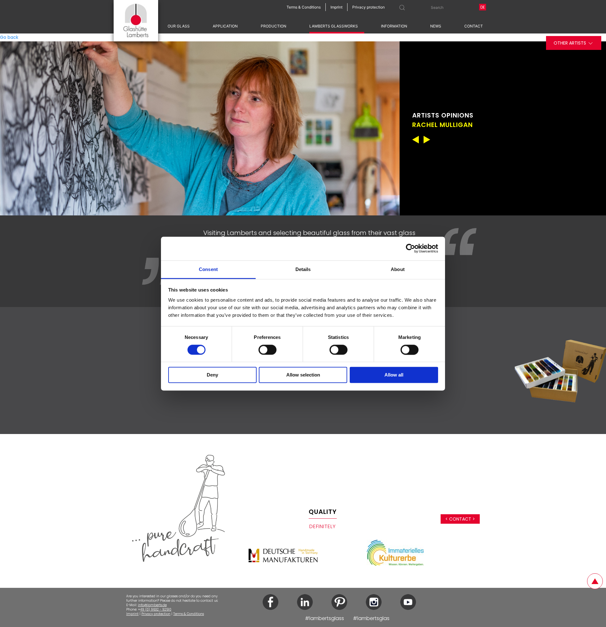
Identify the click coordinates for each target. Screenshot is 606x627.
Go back (9, 37)
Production (273, 26)
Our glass (179, 26)
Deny (212, 375)
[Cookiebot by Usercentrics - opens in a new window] (410, 248)
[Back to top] (595, 581)
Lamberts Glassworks (333, 26)
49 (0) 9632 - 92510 (155, 609)
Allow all (393, 375)
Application (225, 26)
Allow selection (303, 375)
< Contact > (460, 519)
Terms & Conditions (188, 614)
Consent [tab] (208, 269)
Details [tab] (303, 269)
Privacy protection (155, 614)
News (435, 26)
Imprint (132, 614)
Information (394, 26)
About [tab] (398, 269)
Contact (473, 26)
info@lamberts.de (152, 605)
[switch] (267, 350)
